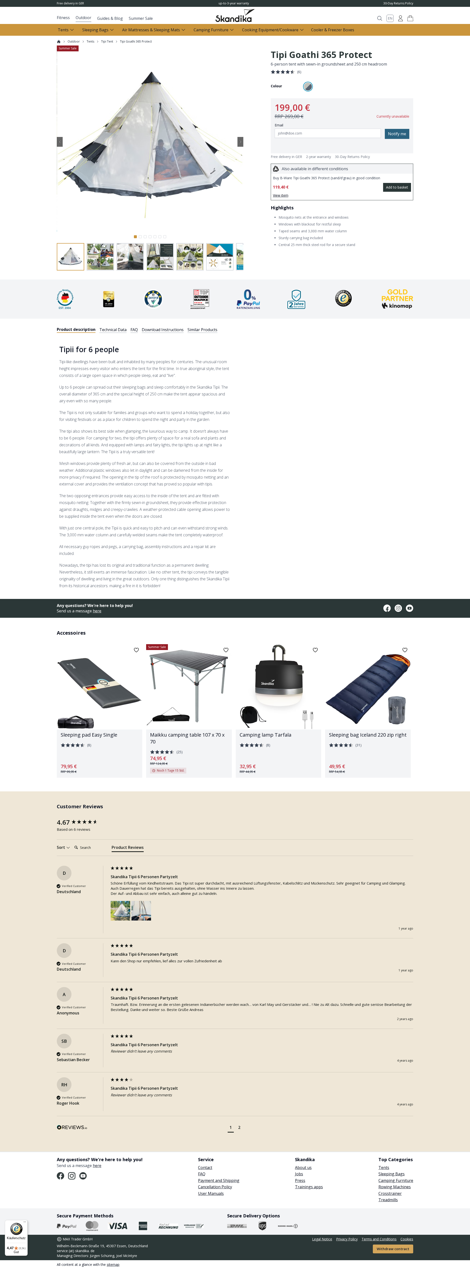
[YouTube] (409, 608)
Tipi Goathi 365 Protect (136, 42)
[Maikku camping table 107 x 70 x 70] (189, 711)
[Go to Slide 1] (135, 236)
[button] (410, 18)
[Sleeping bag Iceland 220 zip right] (368, 711)
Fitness (63, 17)
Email (279, 125)
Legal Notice (322, 1239)
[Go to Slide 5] (154, 236)
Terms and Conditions (379, 1239)
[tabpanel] (235, 463)
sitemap (113, 1264)
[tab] (128, 848)
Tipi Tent (107, 42)
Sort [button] (61, 847)
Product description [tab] (76, 329)
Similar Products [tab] (202, 329)
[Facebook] (387, 608)
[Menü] (25, 1223)
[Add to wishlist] (136, 650)
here (97, 611)
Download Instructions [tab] (163, 329)
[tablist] (137, 329)
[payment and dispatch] (66, 1226)
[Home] (59, 42)
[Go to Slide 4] (150, 236)
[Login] (400, 18)
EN (390, 18)
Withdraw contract (393, 1249)
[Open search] (380, 18)
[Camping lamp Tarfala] (278, 711)
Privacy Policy (347, 1239)
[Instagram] (398, 608)
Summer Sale (141, 18)
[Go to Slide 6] (159, 236)
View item (280, 195)
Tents (90, 42)
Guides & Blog (110, 18)
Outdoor (83, 17)
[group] (82, 822)
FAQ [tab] (134, 329)
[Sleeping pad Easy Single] (99, 711)
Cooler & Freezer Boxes (332, 30)
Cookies (406, 1239)
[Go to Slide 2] (140, 236)
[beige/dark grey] (308, 86)
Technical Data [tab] (113, 329)
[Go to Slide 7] (164, 236)
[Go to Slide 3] (145, 236)
